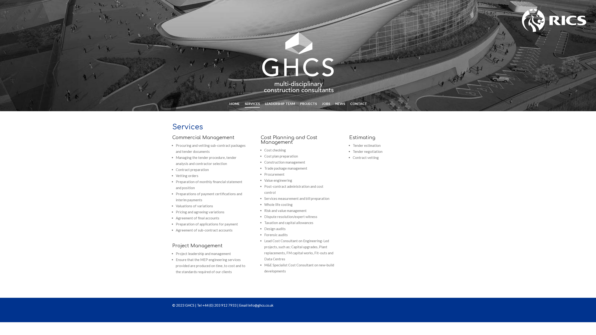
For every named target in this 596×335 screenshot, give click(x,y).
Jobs (326, 104)
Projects (308, 104)
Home (234, 104)
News (340, 104)
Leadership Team (280, 104)
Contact (358, 104)
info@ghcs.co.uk (260, 305)
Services (252, 104)
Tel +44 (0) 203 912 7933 (217, 305)
